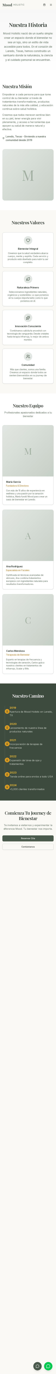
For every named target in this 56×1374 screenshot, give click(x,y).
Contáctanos (28, 846)
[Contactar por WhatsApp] (48, 1366)
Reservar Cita (28, 838)
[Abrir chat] (37, 1366)
